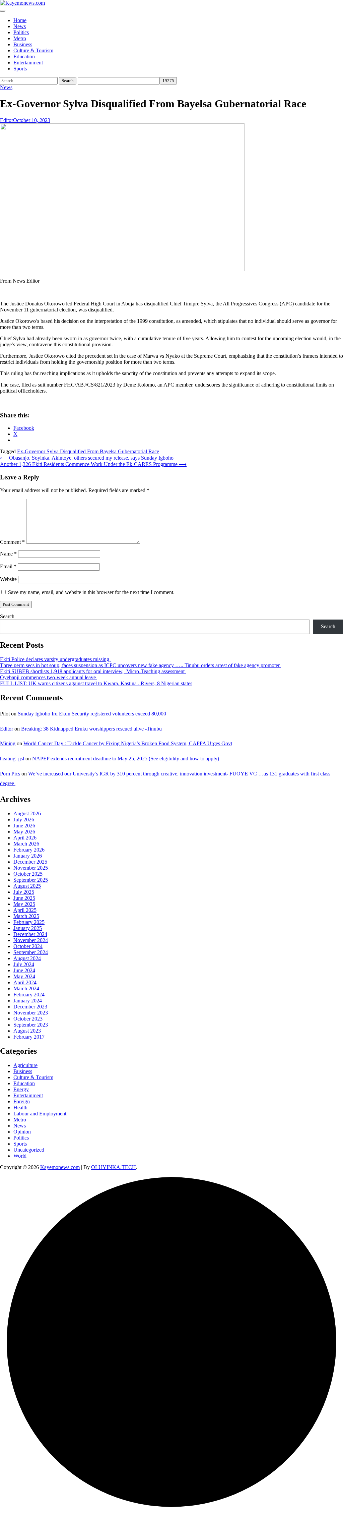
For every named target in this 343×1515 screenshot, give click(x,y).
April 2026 (25, 837)
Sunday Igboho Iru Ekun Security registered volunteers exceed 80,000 (92, 713)
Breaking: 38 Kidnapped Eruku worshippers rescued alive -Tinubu (92, 729)
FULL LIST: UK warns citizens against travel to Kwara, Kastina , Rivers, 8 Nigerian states (96, 683)
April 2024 (25, 982)
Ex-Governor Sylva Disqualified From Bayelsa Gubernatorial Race (88, 451)
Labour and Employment (39, 1113)
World (19, 1156)
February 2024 (29, 994)
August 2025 (27, 886)
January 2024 (27, 1000)
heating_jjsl (12, 758)
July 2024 (23, 964)
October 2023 (28, 1019)
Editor (6, 120)
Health (20, 1107)
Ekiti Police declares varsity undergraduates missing (55, 659)
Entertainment (28, 62)
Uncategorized (28, 1150)
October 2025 (28, 874)
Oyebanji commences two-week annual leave (48, 677)
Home (19, 20)
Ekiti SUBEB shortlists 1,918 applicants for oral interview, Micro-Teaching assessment (93, 671)
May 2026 (24, 831)
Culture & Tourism (33, 50)
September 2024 (30, 952)
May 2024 (24, 976)
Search (7, 616)
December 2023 (30, 1006)
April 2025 (25, 910)
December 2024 (30, 934)
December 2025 (30, 862)
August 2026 (27, 813)
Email (8, 566)
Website (8, 579)
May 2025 (24, 904)
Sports (20, 68)
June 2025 (24, 898)
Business (22, 44)
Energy (21, 1089)
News (19, 26)
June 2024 (24, 970)
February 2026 (29, 850)
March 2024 (26, 988)
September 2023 (30, 1025)
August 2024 (27, 958)
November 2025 (30, 868)
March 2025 (26, 916)
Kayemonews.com (60, 1167)
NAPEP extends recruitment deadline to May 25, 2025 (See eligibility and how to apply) (125, 758)
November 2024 (30, 940)
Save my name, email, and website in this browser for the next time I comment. (91, 592)
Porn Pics (10, 773)
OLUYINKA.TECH (113, 1167)
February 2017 (29, 1037)
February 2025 (29, 922)
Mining (7, 743)
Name (8, 554)
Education (24, 56)
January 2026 (27, 856)
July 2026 (23, 819)
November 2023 (30, 1012)
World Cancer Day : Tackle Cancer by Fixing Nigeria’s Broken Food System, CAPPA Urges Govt (127, 743)
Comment (12, 542)
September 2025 (30, 880)
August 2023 (27, 1031)
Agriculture (25, 1065)
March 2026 (26, 844)
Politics (21, 32)
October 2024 (28, 946)
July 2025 (23, 892)
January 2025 (27, 928)
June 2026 (24, 825)
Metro (19, 38)
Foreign (21, 1101)
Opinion (22, 1131)
